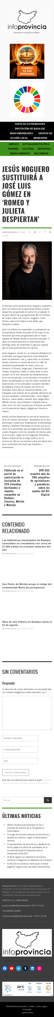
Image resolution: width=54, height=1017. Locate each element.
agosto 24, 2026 (25, 553)
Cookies (31, 1006)
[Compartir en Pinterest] (45, 232)
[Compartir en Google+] (40, 232)
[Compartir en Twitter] (35, 232)
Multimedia (41, 153)
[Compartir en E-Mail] (50, 232)
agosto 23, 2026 (25, 591)
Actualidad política (36, 144)
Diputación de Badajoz (30, 128)
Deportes (44, 149)
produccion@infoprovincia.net (16, 905)
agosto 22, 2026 (25, 629)
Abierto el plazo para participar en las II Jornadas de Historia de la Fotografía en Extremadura (25, 827)
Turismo (13, 149)
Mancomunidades (21, 133)
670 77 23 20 (38, 905)
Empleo (14, 144)
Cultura (28, 149)
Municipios (40, 138)
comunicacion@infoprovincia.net (17, 916)
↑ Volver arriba (27, 1012)
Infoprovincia (9, 232)
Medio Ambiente (20, 153)
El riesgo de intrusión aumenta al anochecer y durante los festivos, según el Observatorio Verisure (28, 837)
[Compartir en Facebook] (30, 232)
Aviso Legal (41, 1006)
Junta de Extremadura (30, 124)
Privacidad (27, 1009)
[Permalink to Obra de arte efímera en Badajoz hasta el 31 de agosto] (27, 643)
